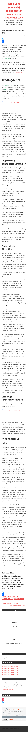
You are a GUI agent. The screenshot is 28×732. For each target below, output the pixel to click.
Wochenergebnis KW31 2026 (10, 672)
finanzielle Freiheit (7, 598)
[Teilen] (14, 41)
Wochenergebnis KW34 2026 (10, 666)
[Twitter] (14, 39)
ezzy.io (13, 683)
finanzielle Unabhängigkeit (9, 596)
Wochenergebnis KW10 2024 (10, 603)
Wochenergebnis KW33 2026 (10, 668)
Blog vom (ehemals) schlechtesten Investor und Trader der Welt (14, 10)
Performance (18, 73)
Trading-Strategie (19, 598)
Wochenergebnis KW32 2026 (10, 670)
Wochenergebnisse (19, 35)
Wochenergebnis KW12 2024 (17, 605)
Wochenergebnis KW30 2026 (10, 674)
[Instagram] (14, 699)
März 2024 (4, 37)
